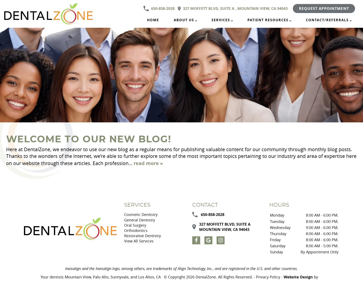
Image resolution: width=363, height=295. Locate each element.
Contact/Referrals (327, 20)
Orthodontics (135, 230)
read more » (148, 163)
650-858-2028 (163, 8)
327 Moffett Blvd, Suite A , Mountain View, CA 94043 (235, 8)
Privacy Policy (268, 276)
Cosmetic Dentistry (141, 214)
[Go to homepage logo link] (70, 229)
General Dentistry (139, 219)
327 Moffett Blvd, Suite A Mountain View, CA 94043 (224, 227)
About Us (184, 20)
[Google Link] (208, 240)
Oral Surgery (135, 225)
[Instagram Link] (221, 240)
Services (221, 20)
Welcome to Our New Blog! (88, 139)
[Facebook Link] (196, 240)
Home (153, 20)
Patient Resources (267, 20)
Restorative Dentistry (142, 235)
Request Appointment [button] (324, 8)
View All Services (139, 240)
